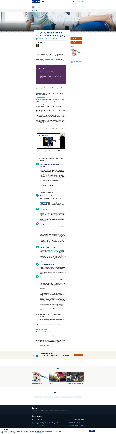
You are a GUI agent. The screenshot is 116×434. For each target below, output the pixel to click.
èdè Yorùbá (54, 422)
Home (32, 10)
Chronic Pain (56, 38)
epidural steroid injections (53, 250)
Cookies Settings (84, 430)
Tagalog (47, 421)
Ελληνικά (56, 423)
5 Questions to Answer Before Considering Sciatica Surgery (75, 65)
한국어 (36, 423)
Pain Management (78, 397)
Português (56, 421)
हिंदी (45, 425)
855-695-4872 (54, 355)
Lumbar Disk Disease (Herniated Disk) (76, 62)
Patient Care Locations (80, 422)
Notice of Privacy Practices (72, 423)
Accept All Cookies (91, 430)
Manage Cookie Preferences (79, 426)
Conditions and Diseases (36, 410)
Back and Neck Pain (40, 38)
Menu (42, 2)
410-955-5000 (44, 355)
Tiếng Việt (37, 422)
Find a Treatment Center (76, 42)
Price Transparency (72, 422)
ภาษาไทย (36, 425)
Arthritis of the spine (41, 97)
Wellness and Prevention (57, 410)
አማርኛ (36, 421)
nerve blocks (60, 250)
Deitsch (49, 425)
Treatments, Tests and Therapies (46, 410)
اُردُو (40, 425)
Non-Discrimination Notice (79, 425)
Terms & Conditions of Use (69, 425)
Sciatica (72, 59)
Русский (51, 421)
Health (38, 7)
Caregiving (64, 410)
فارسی (43, 425)
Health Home (35, 10)
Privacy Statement (81, 423)
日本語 (33, 423)
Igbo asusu (49, 422)
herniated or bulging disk (50, 101)
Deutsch (48, 423)
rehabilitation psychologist (45, 202)
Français (43, 421)
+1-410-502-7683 (65, 355)
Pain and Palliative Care (48, 38)
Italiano (33, 422)
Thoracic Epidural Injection (75, 56)
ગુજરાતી (33, 425)
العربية (45, 423)
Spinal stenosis (40, 99)
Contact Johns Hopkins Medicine (78, 421)
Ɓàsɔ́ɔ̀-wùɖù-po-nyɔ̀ (43, 422)
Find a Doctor (75, 38)
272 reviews (45, 46)
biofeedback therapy (52, 267)
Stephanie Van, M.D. (51, 59)
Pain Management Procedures (41, 39)
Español (33, 421)
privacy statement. (39, 432)
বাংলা (57, 422)
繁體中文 (39, 421)
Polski (52, 423)
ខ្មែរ (51, 425)
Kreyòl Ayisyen (40, 423)
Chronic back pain (39, 93)
